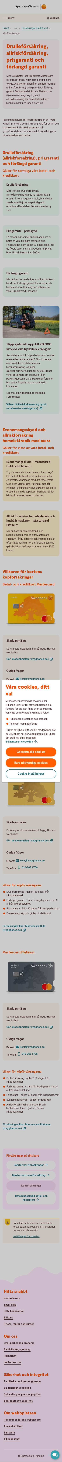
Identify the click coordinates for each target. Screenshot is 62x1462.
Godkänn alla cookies (31, 752)
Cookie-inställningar (31, 774)
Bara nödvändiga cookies (31, 763)
